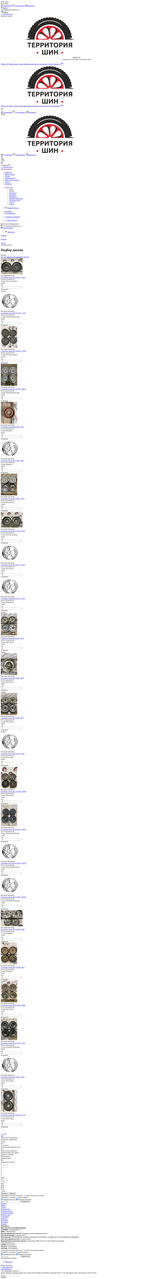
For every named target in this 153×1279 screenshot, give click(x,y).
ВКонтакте (9, 1262)
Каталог (4, 1203)
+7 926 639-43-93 (7, 14)
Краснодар (13, 197)
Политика (4, 1222)
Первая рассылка (9, 1199)
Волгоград (13, 193)
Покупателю (5, 1209)
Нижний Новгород (16, 198)
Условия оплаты (6, 1211)
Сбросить (12, 1193)
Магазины (4, 1220)
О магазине (5, 1216)
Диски (3, 1207)
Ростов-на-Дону (15, 200)
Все (2, 1136)
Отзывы (4, 1224)
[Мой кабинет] (2, 110)
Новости (4, 1218)
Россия (11, 204)
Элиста (11, 202)
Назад (11, 189)
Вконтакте (11, 232)
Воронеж (12, 195)
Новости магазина (24, 1199)
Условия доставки (7, 1213)
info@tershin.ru (8, 228)
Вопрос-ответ (6, 1215)
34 (5, 1134)
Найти (3, 1277)
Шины (3, 1205)
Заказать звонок (6, 169)
